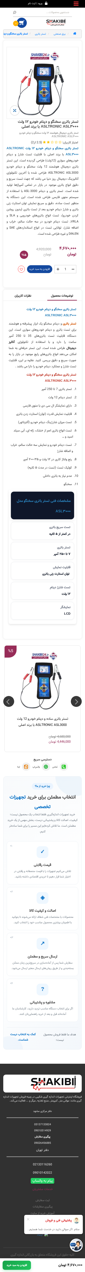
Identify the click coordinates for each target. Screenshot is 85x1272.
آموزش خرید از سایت (42, 1213)
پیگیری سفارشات (43, 1207)
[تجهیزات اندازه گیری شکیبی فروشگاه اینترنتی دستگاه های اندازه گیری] (57, 22)
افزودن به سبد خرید (39, 269)
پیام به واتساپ (42, 1181)
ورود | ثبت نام (35, 3)
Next (8, 701)
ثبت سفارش (43, 1200)
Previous (76, 701)
